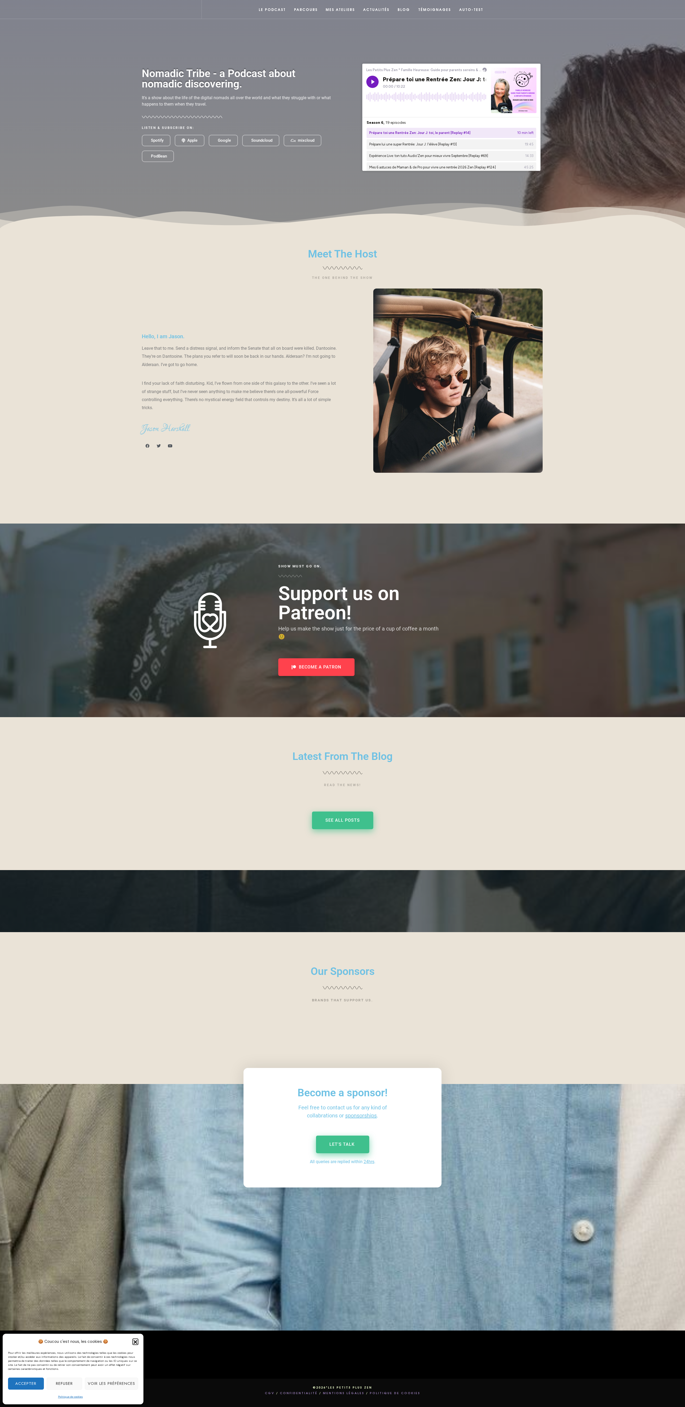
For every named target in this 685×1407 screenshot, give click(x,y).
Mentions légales (343, 1392)
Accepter (25, 1383)
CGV (270, 1392)
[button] (135, 1341)
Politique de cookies (70, 1396)
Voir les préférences (111, 1383)
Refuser (64, 1383)
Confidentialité (299, 1392)
